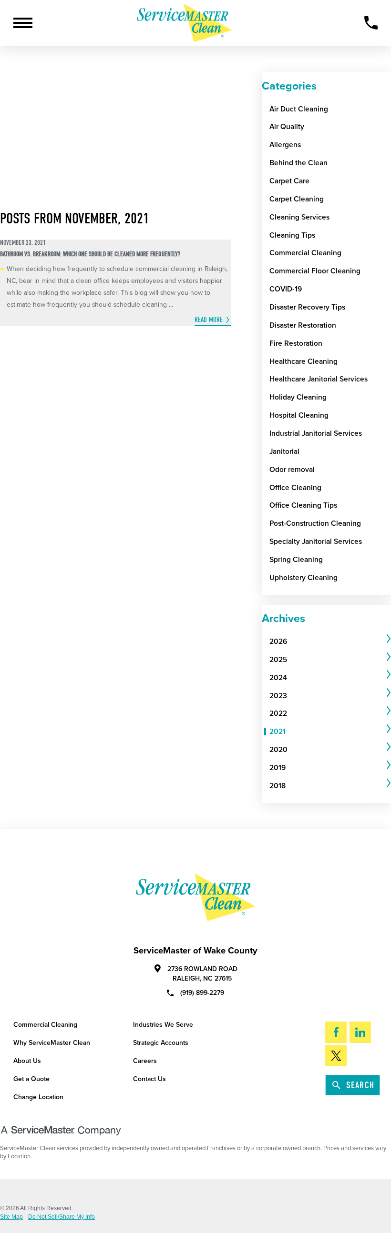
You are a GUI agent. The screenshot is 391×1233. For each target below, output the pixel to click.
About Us (27, 1061)
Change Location (38, 1097)
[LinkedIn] (360, 1032)
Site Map (11, 1217)
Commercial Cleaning (45, 1025)
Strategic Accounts (160, 1043)
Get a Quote (31, 1079)
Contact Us (149, 1079)
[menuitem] (326, 641)
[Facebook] (336, 1032)
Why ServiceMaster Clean (51, 1043)
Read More (209, 320)
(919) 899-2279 (202, 992)
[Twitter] (336, 1055)
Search (360, 1085)
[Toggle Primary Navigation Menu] (22, 23)
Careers (145, 1061)
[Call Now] (371, 23)
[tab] (330, 641)
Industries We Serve (163, 1025)
